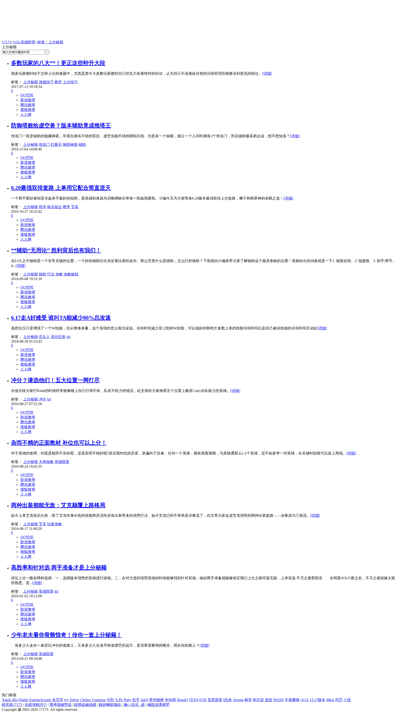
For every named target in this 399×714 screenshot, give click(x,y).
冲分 (42, 399)
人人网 (25, 115)
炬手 (136, 700)
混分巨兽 (58, 337)
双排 (42, 207)
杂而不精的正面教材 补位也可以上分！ (59, 443)
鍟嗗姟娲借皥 (85, 705)
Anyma (238, 700)
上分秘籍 (30, 82)
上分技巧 (70, 82)
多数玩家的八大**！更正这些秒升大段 (58, 63)
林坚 (248, 700)
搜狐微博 (27, 110)
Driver (74, 700)
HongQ (182, 700)
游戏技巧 (46, 82)
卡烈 (110, 700)
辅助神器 (70, 144)
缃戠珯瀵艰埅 (158, 705)
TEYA (193, 700)
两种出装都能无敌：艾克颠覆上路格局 (58, 505)
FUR (203, 700)
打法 (50, 274)
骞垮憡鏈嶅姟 (60, 705)
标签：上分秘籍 (50, 42)
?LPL (119, 700)
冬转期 (170, 700)
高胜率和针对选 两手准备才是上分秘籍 (59, 568)
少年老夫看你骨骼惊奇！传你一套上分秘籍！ (66, 635)
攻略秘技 (71, 274)
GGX (304, 700)
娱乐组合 (54, 207)
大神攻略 (46, 462)
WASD (278, 700)
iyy (66, 700)
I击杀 (227, 700)
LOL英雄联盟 (24, 42)
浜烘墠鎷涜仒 (36, 705)
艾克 (42, 524)
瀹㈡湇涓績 (134, 705)
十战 (347, 700)
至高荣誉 (215, 700)
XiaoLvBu (10, 700)
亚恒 (268, 700)
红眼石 (56, 144)
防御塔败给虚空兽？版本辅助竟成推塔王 (61, 125)
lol (68, 337)
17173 (6, 42)
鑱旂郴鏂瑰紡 (110, 705)
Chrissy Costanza (93, 700)
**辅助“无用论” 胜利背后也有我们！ (56, 250)
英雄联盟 (61, 462)
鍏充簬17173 (12, 705)
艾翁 (75, 207)
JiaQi (144, 700)
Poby (127, 700)
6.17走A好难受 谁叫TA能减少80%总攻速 (61, 318)
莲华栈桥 (156, 700)
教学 (58, 82)
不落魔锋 (292, 700)
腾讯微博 (27, 105)
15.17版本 (317, 700)
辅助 (82, 144)
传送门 (44, 144)
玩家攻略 (54, 524)
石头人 (44, 337)
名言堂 (57, 700)
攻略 (59, 274)
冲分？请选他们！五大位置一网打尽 (55, 380)
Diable (23, 700)
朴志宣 (258, 700)
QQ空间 (26, 95)
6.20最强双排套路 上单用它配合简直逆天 (61, 188)
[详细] (267, 73)
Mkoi (330, 700)
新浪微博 (27, 100)
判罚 (338, 700)
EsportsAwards (40, 700)
